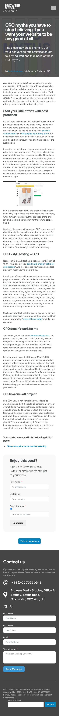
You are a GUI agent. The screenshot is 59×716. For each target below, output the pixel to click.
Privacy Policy (9, 695)
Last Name (15, 494)
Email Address (17, 506)
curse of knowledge (32, 319)
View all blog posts (29, 541)
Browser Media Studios (26, 590)
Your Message (9, 649)
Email (5, 637)
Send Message (14, 669)
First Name (15, 482)
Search (50, 704)
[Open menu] (53, 8)
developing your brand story (35, 134)
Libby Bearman (15, 71)
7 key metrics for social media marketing (26, 446)
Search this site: (15, 700)
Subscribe (18, 523)
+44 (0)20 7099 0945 (26, 582)
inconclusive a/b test (39, 335)
